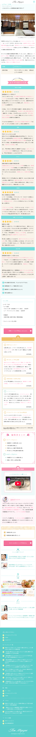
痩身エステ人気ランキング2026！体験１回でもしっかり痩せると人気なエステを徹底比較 (19, 648)
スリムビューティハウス (11, 635)
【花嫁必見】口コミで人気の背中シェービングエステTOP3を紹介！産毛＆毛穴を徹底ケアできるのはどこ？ (19, 682)
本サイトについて (9, 720)
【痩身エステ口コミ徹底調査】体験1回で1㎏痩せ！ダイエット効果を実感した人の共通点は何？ (19, 708)
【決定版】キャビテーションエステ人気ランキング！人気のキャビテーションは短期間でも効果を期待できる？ (19, 666)
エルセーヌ (7, 640)
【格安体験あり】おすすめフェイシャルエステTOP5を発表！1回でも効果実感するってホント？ (18, 656)
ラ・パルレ (7, 690)
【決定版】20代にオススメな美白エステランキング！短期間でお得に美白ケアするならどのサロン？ (19, 674)
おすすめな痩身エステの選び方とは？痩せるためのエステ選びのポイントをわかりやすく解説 (19, 712)
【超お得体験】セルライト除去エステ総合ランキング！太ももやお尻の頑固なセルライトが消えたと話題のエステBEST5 (19, 661)
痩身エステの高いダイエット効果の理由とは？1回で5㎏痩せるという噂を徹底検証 (19, 704)
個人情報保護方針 (9, 723)
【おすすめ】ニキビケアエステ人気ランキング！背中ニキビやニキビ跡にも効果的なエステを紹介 (19, 678)
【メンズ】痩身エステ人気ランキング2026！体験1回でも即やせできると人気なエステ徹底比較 (18, 670)
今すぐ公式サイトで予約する (18, 543)
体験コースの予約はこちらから (18, 331)
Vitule (6, 637)
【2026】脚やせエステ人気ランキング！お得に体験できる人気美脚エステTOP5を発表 (19, 652)
